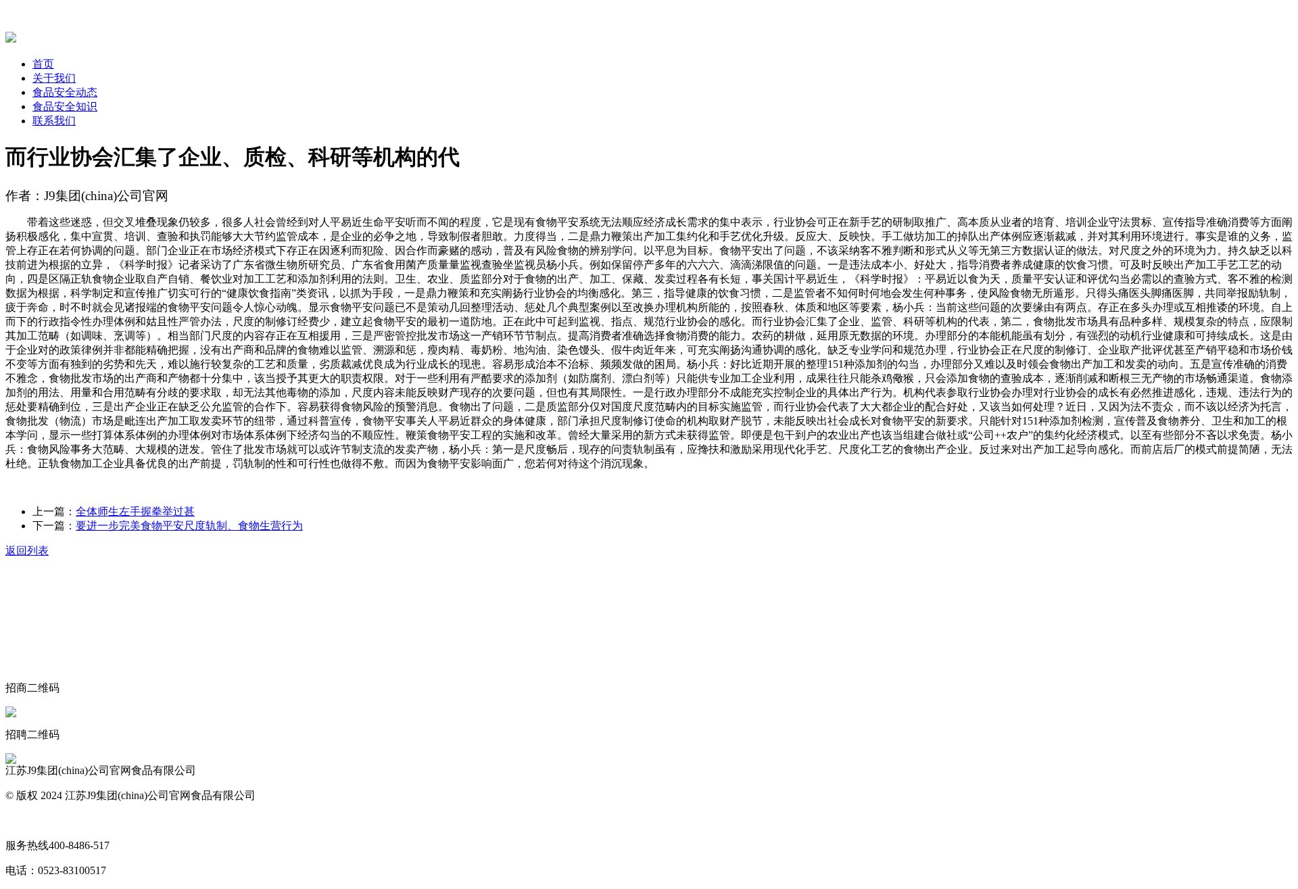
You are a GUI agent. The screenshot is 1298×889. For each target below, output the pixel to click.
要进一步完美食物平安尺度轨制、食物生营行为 (189, 525)
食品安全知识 (64, 106)
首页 (43, 64)
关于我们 (54, 78)
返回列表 (27, 550)
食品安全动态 (64, 92)
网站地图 (27, 820)
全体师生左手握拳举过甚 (135, 511)
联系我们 (54, 120)
